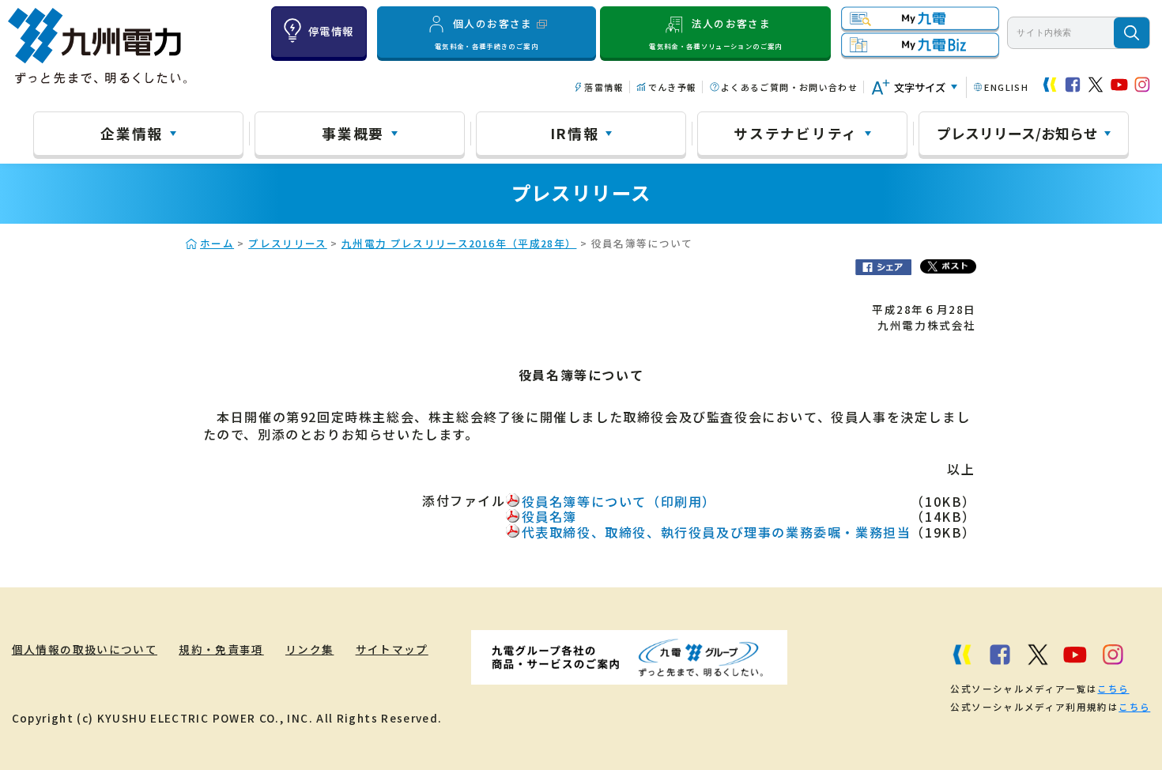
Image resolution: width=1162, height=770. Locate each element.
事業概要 (353, 133)
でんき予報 (672, 87)
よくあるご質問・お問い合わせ (789, 87)
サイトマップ (392, 649)
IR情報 (574, 133)
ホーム (217, 243)
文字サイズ (919, 87)
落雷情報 (603, 87)
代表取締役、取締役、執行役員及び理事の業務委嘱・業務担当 (716, 532)
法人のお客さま (715, 33)
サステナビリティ (796, 133)
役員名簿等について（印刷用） (619, 501)
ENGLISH (1006, 87)
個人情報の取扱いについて (84, 649)
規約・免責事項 (221, 649)
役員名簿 (549, 516)
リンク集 (309, 649)
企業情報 (131, 133)
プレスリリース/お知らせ (1017, 133)
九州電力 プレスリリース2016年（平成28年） (459, 243)
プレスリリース (287, 243)
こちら (1113, 688)
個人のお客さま (486, 33)
